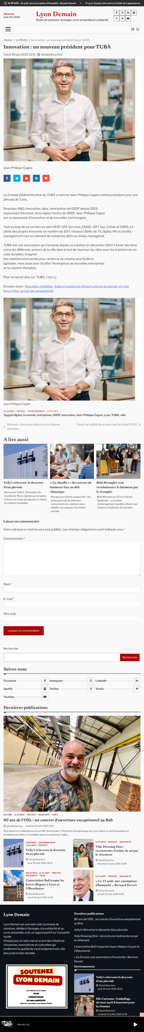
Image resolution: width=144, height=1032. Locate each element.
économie (29, 415)
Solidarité (44, 815)
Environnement (36, 411)
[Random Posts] (132, 29)
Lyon (107, 415)
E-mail (9, 599)
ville (123, 415)
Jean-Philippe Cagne (89, 415)
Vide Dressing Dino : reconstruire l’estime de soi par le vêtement (117, 850)
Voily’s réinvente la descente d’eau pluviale (101, 929)
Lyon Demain (56, 14)
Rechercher (11, 648)
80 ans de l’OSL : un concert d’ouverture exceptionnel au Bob (110, 3)
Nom (8, 584)
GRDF (56, 415)
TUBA (115, 415)
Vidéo (55, 815)
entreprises (44, 415)
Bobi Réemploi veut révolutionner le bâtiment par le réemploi (117, 487)
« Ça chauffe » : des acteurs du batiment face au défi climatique (70, 487)
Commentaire (14, 538)
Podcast (31, 815)
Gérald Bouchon (51, 54)
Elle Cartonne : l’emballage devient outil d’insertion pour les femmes (115, 1003)
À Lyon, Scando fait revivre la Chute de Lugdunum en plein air (37, 3)
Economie (9, 411)
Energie (21, 411)
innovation (68, 415)
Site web (10, 613)
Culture (8, 815)
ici (54, 277)
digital (18, 415)
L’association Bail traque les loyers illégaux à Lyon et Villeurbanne (45, 884)
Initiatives (31, 873)
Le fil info (52, 411)
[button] (135, 1024)
